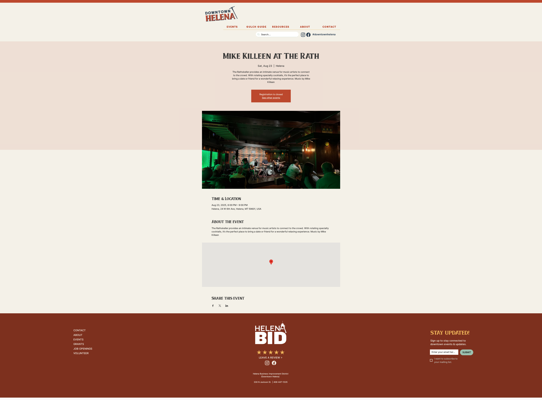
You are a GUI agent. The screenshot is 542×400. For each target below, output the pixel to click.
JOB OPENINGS (82, 348)
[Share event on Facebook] (213, 306)
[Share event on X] (219, 306)
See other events (271, 97)
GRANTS (78, 344)
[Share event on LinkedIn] (226, 306)
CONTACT (79, 330)
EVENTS (78, 339)
